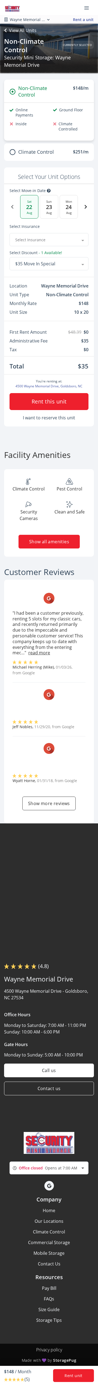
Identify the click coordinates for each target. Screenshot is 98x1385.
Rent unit (73, 1375)
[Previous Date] (12, 207)
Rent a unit (83, 19)
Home (49, 1210)
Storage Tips (49, 1320)
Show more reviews (49, 803)
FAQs (49, 1299)
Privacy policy (49, 1350)
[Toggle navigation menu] (89, 7)
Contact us (49, 1088)
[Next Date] (85, 207)
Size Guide (49, 1309)
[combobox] (49, 239)
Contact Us (49, 1264)
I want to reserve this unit (49, 418)
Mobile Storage (49, 1253)
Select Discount (36, 253)
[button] (49, 1186)
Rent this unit (49, 401)
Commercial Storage (49, 1242)
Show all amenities (49, 542)
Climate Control (49, 1232)
